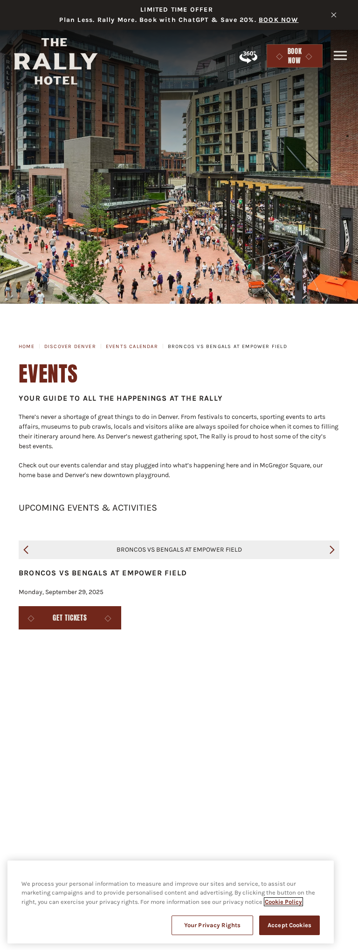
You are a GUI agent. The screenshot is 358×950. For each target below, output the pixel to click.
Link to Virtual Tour (248, 57)
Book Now (298, 56)
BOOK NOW (279, 20)
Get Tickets (70, 618)
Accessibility (297, 706)
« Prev (25, 550)
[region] (170, 902)
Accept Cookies (289, 925)
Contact (234, 706)
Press (130, 706)
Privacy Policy (39, 720)
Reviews (329, 720)
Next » (332, 550)
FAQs (45, 706)
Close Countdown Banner (333, 15)
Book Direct (268, 720)
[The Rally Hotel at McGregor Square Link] (56, 61)
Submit (278, 758)
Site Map (105, 720)
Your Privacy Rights (212, 925)
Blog (86, 706)
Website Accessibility (183, 720)
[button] (340, 55)
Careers (180, 706)
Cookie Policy (283, 901)
